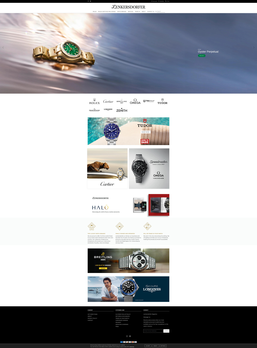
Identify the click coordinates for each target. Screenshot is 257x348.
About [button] (144, 11)
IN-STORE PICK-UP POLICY (123, 314)
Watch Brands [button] (121, 11)
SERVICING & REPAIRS (122, 324)
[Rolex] (251, 6)
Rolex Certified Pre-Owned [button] (107, 11)
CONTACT (90, 320)
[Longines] (108, 109)
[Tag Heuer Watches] (149, 101)
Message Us (146, 317)
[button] (156, 11)
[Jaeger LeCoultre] (94, 109)
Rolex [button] (95, 11)
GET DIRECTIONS (92, 314)
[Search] (161, 11)
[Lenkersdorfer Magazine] (128, 205)
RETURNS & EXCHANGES (123, 316)
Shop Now (145, 132)
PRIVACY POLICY (92, 318)
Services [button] (130, 11)
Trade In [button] (137, 11)
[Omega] (135, 101)
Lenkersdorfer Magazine (150, 314)
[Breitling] (121, 101)
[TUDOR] (162, 101)
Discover (224, 56)
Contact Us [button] (150, 11)
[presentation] (3, 47)
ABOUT (90, 316)
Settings (163, 345)
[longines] (128, 289)
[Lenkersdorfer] (128, 6)
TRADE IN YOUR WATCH (122, 318)
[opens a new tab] (88, 1)
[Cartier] (108, 101)
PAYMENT (118, 322)
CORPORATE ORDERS (122, 320)
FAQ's (117, 326)
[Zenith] (121, 109)
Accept (148, 345)
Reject (155, 345)
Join (166, 331)
